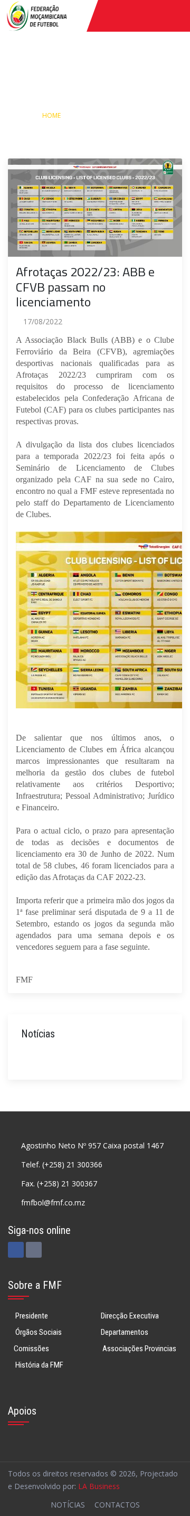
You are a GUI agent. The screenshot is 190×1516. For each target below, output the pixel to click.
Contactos (117, 1505)
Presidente (31, 1316)
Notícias (93, 115)
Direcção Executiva (130, 1316)
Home (51, 115)
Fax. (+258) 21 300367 (59, 1183)
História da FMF (38, 1365)
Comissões (31, 1348)
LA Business (99, 1486)
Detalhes (139, 115)
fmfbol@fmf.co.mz (53, 1202)
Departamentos (124, 1332)
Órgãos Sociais (38, 1332)
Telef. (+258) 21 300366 (61, 1164)
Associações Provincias (138, 1348)
